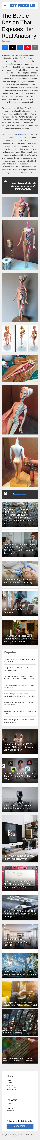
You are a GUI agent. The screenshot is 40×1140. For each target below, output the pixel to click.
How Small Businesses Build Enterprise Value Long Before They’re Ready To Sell (18, 638)
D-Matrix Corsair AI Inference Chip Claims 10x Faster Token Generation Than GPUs (18, 884)
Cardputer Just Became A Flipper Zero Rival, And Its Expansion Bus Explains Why (19, 1059)
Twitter (9, 1106)
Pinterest (10, 1108)
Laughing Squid (19, 494)
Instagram (10, 1111)
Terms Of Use (11, 1090)
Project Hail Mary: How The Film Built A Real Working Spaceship (18, 1031)
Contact (9, 1083)
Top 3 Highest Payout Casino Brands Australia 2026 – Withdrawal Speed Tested (20, 1004)
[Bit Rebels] (21, 7)
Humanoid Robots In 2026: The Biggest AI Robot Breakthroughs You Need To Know (19, 747)
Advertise (10, 1085)
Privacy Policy (11, 1087)
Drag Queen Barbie (28, 87)
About (9, 1080)
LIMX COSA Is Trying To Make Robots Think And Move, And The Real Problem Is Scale (18, 805)
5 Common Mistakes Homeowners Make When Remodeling (16, 942)
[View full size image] (20, 207)
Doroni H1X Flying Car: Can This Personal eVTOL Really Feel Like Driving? (20, 913)
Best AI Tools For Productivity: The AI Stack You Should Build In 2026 (20, 776)
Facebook (22, 135)
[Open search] (36, 4)
